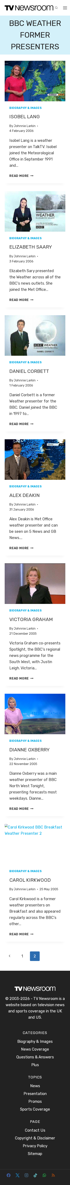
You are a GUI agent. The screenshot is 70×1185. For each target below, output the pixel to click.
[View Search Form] (56, 8)
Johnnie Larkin (25, 126)
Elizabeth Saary (30, 247)
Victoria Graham (31, 619)
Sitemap (35, 1153)
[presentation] (35, 81)
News (35, 1086)
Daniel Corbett (29, 371)
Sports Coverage (35, 1109)
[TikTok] (35, 1175)
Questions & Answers (35, 1057)
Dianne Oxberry (29, 750)
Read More (21, 176)
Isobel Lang (24, 116)
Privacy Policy (35, 1146)
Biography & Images (25, 108)
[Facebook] (8, 1175)
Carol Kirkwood (30, 880)
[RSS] (53, 1175)
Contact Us (35, 1130)
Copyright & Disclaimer (35, 1138)
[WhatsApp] (44, 1175)
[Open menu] (65, 7)
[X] (17, 1175)
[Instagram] (26, 1175)
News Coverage (35, 1049)
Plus (35, 1064)
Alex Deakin (24, 495)
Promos (35, 1101)
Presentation (35, 1093)
